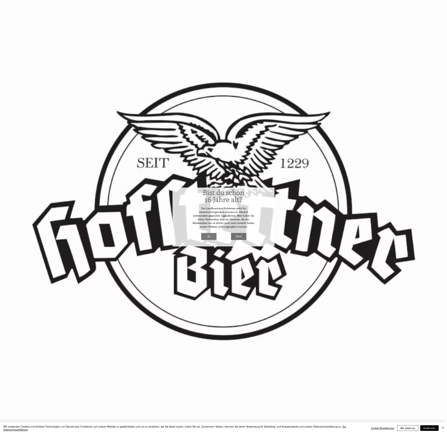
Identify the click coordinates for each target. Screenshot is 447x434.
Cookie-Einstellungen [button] (382, 428)
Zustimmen (429, 428)
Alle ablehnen (407, 428)
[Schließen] (443, 428)
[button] (209, 236)
